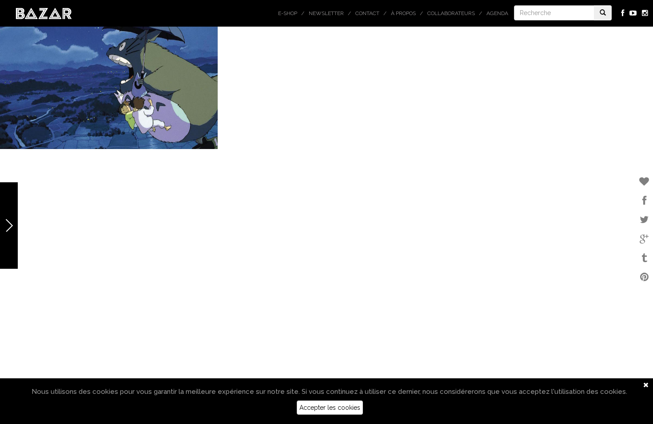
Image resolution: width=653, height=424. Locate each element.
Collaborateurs (451, 13)
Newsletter (326, 13)
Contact (367, 13)
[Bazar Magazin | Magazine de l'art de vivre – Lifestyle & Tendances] (44, 13)
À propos (403, 13)
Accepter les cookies (329, 407)
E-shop (287, 13)
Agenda (497, 13)
